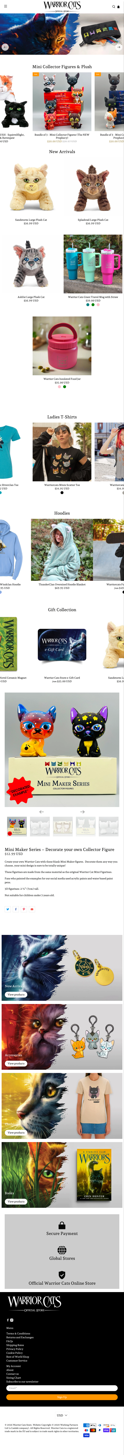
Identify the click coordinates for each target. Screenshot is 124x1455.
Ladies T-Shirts (62, 416)
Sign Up (62, 1397)
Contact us (12, 1373)
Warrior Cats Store (22, 1425)
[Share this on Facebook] (16, 909)
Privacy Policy (14, 1349)
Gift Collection (62, 609)
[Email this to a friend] (32, 909)
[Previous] (5, 47)
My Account (13, 1366)
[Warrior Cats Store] (62, 7)
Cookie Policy (14, 1352)
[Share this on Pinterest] (24, 909)
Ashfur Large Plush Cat (31, 297)
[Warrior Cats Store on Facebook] (7, 1320)
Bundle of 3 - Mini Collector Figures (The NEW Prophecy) (62, 136)
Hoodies (62, 513)
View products (16, 994)
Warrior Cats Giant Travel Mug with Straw (93, 297)
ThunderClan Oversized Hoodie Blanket (62, 584)
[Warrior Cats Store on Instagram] (11, 1320)
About (10, 1370)
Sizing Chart (13, 1377)
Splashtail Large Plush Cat (93, 219)
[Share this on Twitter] (8, 909)
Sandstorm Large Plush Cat (31, 219)
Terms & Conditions (18, 1333)
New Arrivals (62, 151)
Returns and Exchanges (20, 1337)
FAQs (9, 1341)
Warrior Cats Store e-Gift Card (62, 677)
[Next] (118, 47)
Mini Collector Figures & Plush (62, 66)
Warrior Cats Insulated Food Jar (62, 378)
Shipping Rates (15, 1345)
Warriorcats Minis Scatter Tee (62, 485)
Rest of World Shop (17, 1356)
